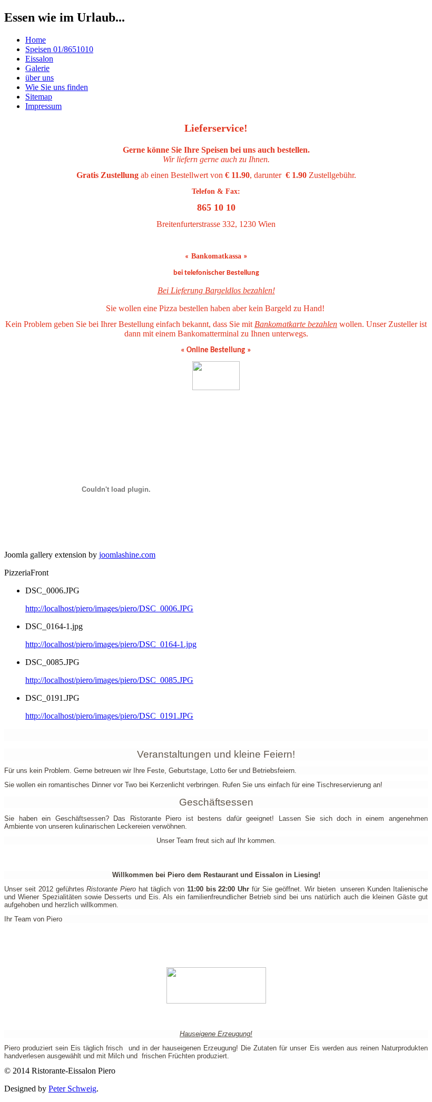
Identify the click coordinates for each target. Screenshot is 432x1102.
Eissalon (39, 58)
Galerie (37, 68)
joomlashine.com (127, 554)
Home (35, 39)
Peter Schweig (72, 1088)
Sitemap (38, 96)
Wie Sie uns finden (56, 87)
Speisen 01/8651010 (59, 49)
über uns (39, 77)
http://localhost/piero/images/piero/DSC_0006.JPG (109, 608)
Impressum (43, 106)
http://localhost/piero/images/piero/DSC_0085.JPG (109, 680)
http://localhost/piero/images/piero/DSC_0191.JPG (109, 715)
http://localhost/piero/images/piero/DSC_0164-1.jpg (111, 644)
